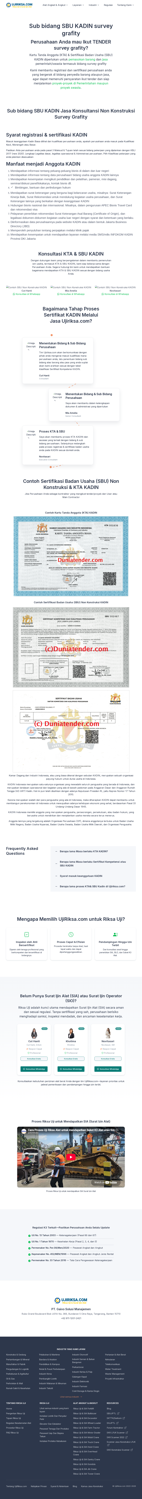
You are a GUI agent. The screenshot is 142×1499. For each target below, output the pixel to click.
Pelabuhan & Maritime (49, 1354)
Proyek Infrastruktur (114, 1378)
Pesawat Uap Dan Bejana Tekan (52, 1435)
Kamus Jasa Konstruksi (92, 1486)
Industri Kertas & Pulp (82, 1372)
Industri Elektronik (80, 1381)
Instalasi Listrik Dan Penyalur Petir (53, 1417)
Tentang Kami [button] (124, 5)
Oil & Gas (10, 1378)
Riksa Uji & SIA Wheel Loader (87, 1423)
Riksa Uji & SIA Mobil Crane (86, 1437)
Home (9, 1408)
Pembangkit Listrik (48, 1378)
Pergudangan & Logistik (17, 1369)
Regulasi (108, 5)
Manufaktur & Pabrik (15, 1364)
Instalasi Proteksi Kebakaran (53, 1441)
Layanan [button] (77, 5)
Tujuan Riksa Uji (13, 1418)
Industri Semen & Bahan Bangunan (83, 1361)
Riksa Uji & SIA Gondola (84, 1464)
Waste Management (114, 1373)
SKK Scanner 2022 (116, 1437)
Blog (109, 1408)
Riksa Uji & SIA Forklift (83, 1408)
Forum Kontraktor (115, 1427)
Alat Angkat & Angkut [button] (54, 5)
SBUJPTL (112, 1413)
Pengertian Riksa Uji (15, 1413)
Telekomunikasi (112, 1364)
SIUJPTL (111, 1423)
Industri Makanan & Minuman (52, 1383)
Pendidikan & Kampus (49, 1364)
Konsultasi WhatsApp (35, 1069)
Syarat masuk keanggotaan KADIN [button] (81, 875)
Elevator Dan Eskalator (50, 1424)
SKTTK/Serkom (114, 1418)
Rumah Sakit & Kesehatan (18, 1388)
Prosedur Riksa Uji (14, 1427)
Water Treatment (113, 1369)
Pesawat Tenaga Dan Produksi (54, 1428)
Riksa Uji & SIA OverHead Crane (85, 1453)
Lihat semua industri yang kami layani (54, 1410)
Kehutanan (110, 1359)
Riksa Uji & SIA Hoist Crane (86, 1447)
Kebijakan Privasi (39, 1486)
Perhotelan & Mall (14, 1383)
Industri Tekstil (46, 1388)
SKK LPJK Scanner (116, 1432)
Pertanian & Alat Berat (115, 1354)
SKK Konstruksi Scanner (118, 1450)
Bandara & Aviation (48, 1359)
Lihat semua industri (69, 1396)
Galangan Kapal (79, 1376)
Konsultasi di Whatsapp (27, 294)
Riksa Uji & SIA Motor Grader (86, 1432)
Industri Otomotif (80, 1354)
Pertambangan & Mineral (17, 1359)
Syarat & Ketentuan (60, 1486)
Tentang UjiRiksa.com (16, 1486)
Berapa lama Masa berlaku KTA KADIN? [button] (84, 851)
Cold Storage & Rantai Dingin (85, 1391)
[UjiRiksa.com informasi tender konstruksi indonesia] (19, 5)
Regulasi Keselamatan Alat (18, 1423)
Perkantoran (78, 1367)
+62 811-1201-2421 (71, 1318)
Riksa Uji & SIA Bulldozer (84, 1413)
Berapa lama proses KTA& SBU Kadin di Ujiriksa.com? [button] (92, 886)
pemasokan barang (82, 59)
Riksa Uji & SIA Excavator (85, 1418)
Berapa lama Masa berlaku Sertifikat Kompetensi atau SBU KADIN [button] (93, 863)
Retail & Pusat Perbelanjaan (52, 1369)
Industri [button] (93, 5)
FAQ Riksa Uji (12, 1432)
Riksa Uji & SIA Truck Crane (86, 1442)
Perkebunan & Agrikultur (17, 1373)
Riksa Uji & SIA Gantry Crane (86, 1459)
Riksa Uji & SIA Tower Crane (86, 1473)
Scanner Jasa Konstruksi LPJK (121, 1442)
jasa (105, 59)
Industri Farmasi (79, 1386)
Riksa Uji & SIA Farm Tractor (86, 1427)
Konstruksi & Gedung (16, 1354)
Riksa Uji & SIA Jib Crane (85, 1469)
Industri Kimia (45, 1373)
